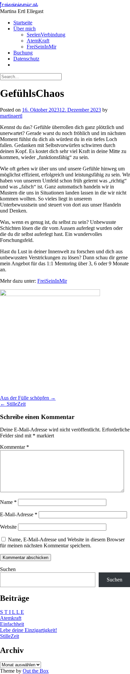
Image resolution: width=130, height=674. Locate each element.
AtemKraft (38, 40)
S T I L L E (12, 612)
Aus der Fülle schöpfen (28, 398)
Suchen (8, 569)
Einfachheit (12, 624)
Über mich (24, 28)
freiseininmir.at (19, 4)
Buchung (23, 52)
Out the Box (36, 671)
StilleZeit (13, 404)
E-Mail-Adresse (18, 514)
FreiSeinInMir (41, 46)
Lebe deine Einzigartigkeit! (28, 630)
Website (8, 527)
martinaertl (11, 116)
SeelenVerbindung (46, 34)
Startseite (22, 22)
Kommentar (14, 447)
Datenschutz (26, 58)
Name (8, 502)
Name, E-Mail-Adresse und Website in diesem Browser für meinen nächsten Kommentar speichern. (62, 542)
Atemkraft (10, 618)
